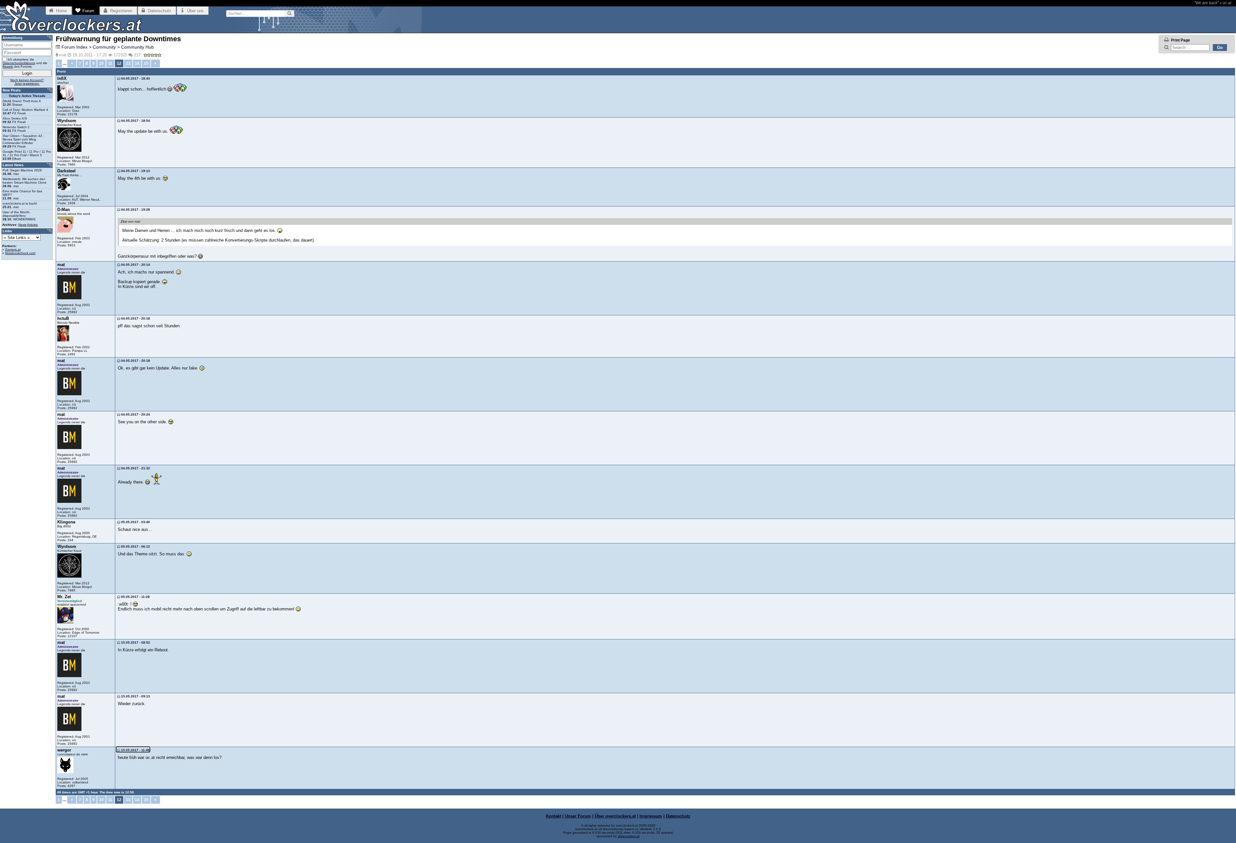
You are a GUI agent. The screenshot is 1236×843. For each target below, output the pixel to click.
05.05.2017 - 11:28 (135, 597)
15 (146, 63)
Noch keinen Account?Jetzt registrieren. (27, 81)
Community (104, 47)
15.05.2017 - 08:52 (135, 642)
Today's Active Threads (27, 96)
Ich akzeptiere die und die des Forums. (25, 63)
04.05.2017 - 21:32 (135, 468)
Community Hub (137, 47)
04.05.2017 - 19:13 (135, 171)
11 (110, 63)
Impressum (651, 816)
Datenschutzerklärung (19, 63)
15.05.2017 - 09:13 (135, 696)
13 (128, 63)
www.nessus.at (629, 836)
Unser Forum (578, 816)
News (22, 224)
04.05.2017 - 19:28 (135, 209)
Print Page (1180, 40)
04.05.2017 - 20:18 (135, 318)
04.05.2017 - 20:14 (135, 264)
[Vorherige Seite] (71, 63)
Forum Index (74, 47)
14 (137, 63)
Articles (32, 224)
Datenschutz (678, 816)
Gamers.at (13, 249)
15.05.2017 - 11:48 (135, 750)
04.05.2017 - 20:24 (135, 414)
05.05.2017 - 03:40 (135, 522)
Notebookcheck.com (20, 253)
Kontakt (553, 816)
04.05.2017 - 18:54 (135, 120)
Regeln (8, 66)
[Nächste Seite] (155, 63)
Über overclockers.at (615, 816)
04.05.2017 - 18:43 (135, 78)
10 (101, 63)
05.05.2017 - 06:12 (135, 546)
